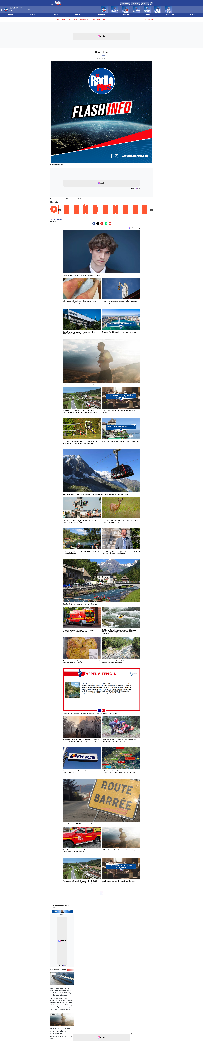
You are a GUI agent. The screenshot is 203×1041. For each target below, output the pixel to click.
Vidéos (147, 15)
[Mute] (29, 10)
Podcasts (101, 15)
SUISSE (76, 19)
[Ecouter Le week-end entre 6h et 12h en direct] (62, 911)
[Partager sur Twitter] (97, 224)
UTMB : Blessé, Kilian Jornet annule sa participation (60, 1031)
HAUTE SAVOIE (55, 19)
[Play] (2, 10)
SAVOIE (64, 19)
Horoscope (170, 15)
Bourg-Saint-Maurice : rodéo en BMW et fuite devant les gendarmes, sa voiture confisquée (61, 991)
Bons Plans (34, 15)
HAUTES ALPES (84, 19)
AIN (70, 19)
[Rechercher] (151, 3)
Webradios (78, 15)
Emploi (192, 15)
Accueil (11, 15)
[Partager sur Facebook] (93, 224)
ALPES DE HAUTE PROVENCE (99, 19)
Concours (125, 15)
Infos (56, 15)
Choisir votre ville (148, 19)
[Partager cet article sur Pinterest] (101, 224)
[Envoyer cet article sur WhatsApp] (105, 224)
